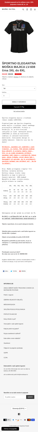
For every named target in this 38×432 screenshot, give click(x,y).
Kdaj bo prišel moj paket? (11, 328)
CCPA (5, 357)
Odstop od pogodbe (10, 429)
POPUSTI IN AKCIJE (10, 314)
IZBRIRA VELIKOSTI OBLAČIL (13, 299)
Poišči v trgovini (8, 295)
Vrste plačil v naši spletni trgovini (13, 324)
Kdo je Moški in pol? (10, 319)
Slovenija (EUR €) (18, 408)
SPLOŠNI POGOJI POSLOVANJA (14, 309)
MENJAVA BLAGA (9, 304)
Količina (4, 92)
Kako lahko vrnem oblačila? (12, 338)
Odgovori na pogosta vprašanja (13, 348)
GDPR (6, 353)
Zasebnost (7, 343)
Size (3, 85)
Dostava (16, 77)
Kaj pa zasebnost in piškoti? (12, 333)
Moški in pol (8, 9)
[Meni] (35, 9)
